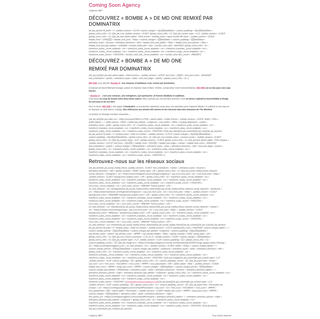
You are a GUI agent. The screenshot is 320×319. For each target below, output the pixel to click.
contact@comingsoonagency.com (142, 281)
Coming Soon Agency (114, 5)
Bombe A (115, 83)
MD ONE (201, 88)
